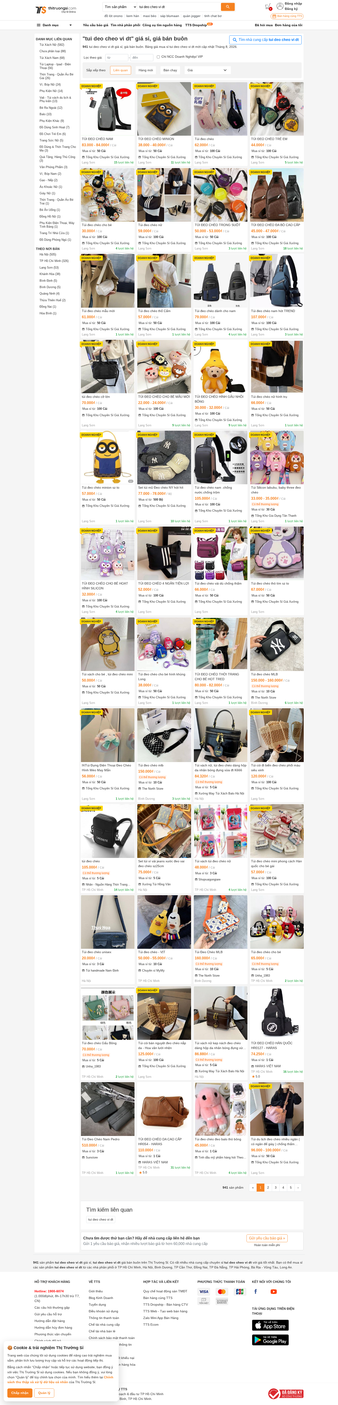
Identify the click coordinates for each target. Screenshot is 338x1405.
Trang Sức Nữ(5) (51, 140)
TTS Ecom (151, 1324)
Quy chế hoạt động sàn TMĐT (165, 1291)
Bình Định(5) (48, 280)
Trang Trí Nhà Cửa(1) (54, 233)
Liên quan (120, 70)
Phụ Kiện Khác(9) (52, 121)
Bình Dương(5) (50, 287)
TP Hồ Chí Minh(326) (54, 261)
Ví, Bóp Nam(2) (50, 173)
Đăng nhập (293, 3)
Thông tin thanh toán (104, 1318)
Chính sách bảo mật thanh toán (112, 1338)
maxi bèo (149, 16)
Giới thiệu (96, 1291)
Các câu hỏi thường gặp (52, 1307)
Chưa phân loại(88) (53, 51)
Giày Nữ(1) (47, 193)
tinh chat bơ (213, 16)
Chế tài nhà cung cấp (104, 1324)
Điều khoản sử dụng (103, 1311)
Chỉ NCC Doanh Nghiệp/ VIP (182, 56)
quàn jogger (192, 16)
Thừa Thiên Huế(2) (53, 300)
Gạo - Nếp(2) (48, 180)
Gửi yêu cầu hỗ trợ (48, 1314)
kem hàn (132, 16)
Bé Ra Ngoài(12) (51, 107)
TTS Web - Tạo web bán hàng (165, 1311)
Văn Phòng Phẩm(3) (53, 167)
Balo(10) (46, 114)
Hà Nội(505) (48, 254)
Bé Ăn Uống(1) (50, 210)
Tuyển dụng (97, 1304)
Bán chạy (170, 70)
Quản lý (44, 1393)
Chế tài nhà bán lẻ (102, 1331)
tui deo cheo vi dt (100, 1219)
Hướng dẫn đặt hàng (49, 1321)
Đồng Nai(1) (48, 306)
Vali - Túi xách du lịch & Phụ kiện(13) (55, 99)
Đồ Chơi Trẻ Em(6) (53, 134)
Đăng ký (291, 9)
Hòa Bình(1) (48, 313)
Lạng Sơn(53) (49, 267)
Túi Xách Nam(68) (52, 58)
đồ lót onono (113, 16)
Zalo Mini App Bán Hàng (160, 1318)
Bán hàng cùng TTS (289, 16)
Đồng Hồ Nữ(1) (50, 216)
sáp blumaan (169, 16)
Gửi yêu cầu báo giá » (267, 1238)
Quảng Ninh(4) (50, 293)
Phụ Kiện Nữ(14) (51, 91)
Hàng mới (146, 70)
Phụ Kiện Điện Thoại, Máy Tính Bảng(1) (57, 224)
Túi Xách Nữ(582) (52, 44)
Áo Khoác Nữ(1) (51, 187)
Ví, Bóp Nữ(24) (50, 84)
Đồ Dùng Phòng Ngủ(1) (55, 239)
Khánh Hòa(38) (50, 274)
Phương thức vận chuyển (52, 1334)
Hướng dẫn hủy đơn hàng (53, 1327)
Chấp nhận (20, 1393)
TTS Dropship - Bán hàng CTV (165, 1304)
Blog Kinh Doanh (101, 1298)
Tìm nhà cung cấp (268, 40)
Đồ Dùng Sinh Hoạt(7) (54, 127)
